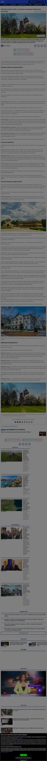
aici (36, 742)
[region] (23, 747)
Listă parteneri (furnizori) (4, 752)
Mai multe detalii (20, 738)
